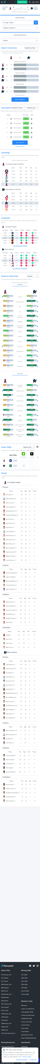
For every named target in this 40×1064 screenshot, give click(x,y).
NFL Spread (4, 978)
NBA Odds (24, 978)
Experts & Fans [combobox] (30, 48)
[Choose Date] (36, 23)
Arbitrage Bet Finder (27, 1012)
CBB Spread (4, 1027)
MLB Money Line (6, 994)
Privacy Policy (26, 1057)
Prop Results (25, 1031)
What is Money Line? (7, 1063)
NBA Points (4, 991)
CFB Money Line (6, 1014)
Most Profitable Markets (28, 1038)
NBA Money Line (6, 984)
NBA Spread (5, 988)
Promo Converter (26, 1022)
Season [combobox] (30, 276)
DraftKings (24, 1047)
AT (21, 7)
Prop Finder (24, 1028)
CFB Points (4, 1020)
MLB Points (4, 1001)
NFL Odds (24, 975)
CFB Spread (4, 1017)
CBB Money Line (6, 1023)
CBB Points (4, 1030)
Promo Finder (25, 1025)
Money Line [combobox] (31, 108)
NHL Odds (24, 981)
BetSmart (24, 1005)
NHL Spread (5, 1007)
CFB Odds (24, 988)
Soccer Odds (25, 991)
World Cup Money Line (8, 1033)
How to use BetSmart (27, 1009)
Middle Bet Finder (26, 1018)
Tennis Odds (25, 994)
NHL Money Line (6, 1004)
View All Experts (20, 146)
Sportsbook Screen (27, 1035)
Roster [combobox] (5, 40)
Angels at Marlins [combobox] (9, 28)
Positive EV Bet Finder (27, 1015)
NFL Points (4, 981)
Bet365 (23, 1063)
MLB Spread (5, 997)
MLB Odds (24, 984)
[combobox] (18, 23)
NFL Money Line (6, 975)
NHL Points (4, 1010)
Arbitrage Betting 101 (7, 1047)
